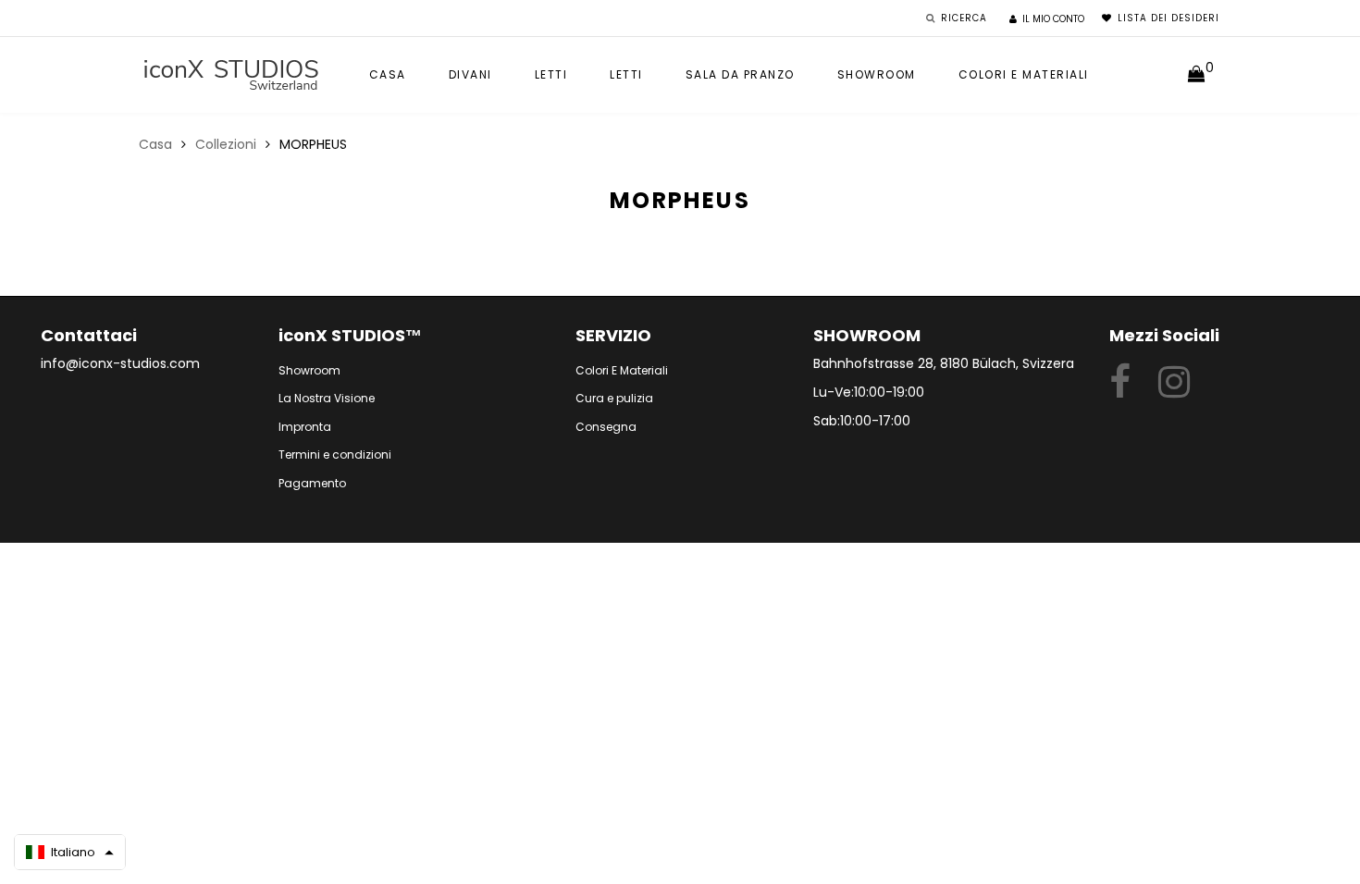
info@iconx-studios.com (120, 363)
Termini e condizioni (334, 454)
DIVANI (470, 74)
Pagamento (312, 483)
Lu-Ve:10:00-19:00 (868, 392)
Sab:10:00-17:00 (861, 420)
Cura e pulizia (614, 398)
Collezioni (225, 144)
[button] (70, 852)
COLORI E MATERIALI (1023, 74)
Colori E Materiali (621, 370)
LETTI (626, 74)
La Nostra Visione (326, 398)
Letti (551, 74)
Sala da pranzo (740, 74)
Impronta (304, 427)
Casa (387, 74)
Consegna (606, 427)
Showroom (876, 74)
